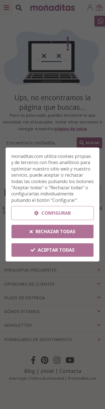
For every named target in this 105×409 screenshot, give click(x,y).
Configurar (55, 213)
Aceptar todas (55, 250)
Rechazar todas (54, 231)
